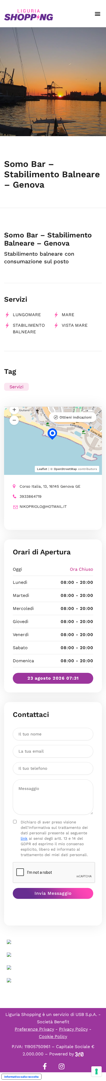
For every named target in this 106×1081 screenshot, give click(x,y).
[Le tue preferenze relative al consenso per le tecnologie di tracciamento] (96, 1071)
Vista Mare (75, 325)
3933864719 (31, 496)
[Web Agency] (79, 1053)
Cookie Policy (53, 1036)
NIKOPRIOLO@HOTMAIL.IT (43, 506)
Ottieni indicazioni (76, 417)
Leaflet (42, 469)
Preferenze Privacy (34, 1029)
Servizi (16, 386)
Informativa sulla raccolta (21, 1076)
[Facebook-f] (44, 1066)
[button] (97, 13)
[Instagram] (61, 1066)
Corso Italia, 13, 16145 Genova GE (50, 486)
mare (68, 314)
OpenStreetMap (65, 469)
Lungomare (27, 314)
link (24, 838)
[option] (53, 81)
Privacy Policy (73, 1029)
